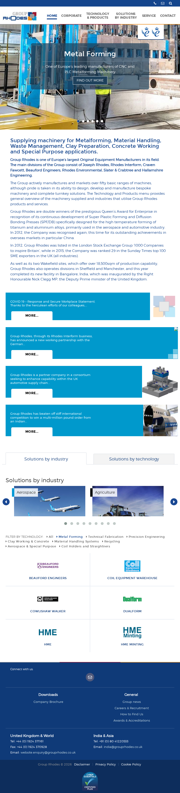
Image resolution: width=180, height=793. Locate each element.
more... (31, 316)
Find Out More (90, 86)
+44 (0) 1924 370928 (32, 747)
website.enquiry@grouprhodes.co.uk (48, 752)
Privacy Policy (105, 764)
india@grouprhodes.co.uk (123, 747)
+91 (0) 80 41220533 (113, 741)
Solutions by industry (46, 459)
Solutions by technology (134, 459)
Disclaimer (82, 764)
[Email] (90, 677)
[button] (71, 15)
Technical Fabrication (90, 54)
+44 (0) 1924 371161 (30, 741)
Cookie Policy (131, 764)
